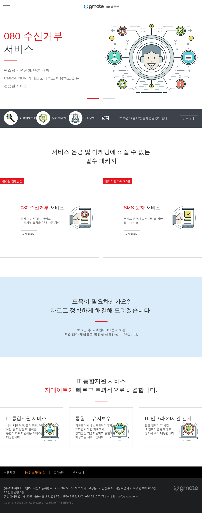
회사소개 (78, 472)
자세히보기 (29, 233)
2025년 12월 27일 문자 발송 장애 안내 (143, 118)
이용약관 (9, 472)
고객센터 (59, 472)
